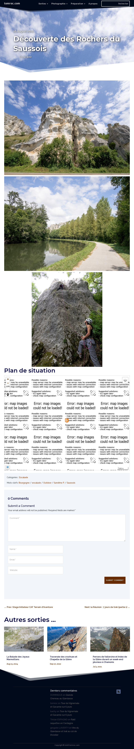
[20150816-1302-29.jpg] (67, 223)
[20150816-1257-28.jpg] (67, 127)
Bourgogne (24, 483)
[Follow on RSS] (118, 692)
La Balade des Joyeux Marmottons (18, 658)
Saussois (71, 483)
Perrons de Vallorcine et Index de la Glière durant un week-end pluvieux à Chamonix (110, 660)
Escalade (25, 56)
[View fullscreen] (8, 389)
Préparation (77, 4)
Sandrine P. (59, 483)
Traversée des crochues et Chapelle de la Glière (63, 658)
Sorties (42, 4)
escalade (36, 483)
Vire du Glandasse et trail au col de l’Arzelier (64, 731)
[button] (67, 420)
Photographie (58, 4)
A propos (93, 4)
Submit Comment (115, 580)
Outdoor (47, 483)
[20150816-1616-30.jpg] (67, 319)
